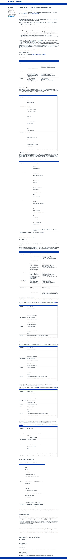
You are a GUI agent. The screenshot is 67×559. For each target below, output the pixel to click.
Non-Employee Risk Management (34, 41)
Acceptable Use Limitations (54, 302)
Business (39, 424)
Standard (38, 387)
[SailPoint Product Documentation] (9, 1)
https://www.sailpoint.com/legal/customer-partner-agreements (31, 13)
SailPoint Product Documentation (10, 7)
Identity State (40, 40)
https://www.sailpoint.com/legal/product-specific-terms (38, 54)
